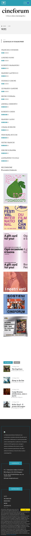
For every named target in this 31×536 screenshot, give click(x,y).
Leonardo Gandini (9, 88)
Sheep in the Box (18, 380)
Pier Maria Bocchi (9, 135)
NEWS (5, 503)
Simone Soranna (8, 150)
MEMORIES (7, 501)
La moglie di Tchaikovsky (10, 170)
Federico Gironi (8, 81)
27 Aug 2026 (15, 366)
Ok (25, 509)
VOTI (5, 496)
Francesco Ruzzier (9, 50)
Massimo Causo (8, 119)
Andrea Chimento (9, 104)
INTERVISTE (7, 505)
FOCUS (17, 362)
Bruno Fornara (8, 96)
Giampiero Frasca (18, 407)
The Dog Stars (17, 369)
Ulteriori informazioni (11, 534)
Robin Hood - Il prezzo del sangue (18, 405)
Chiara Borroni (8, 127)
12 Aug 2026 (15, 401)
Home (4, 26)
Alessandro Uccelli (10, 158)
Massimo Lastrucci (9, 73)
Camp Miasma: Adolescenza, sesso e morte (19, 394)
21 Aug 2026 (15, 389)
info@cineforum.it (13, 478)
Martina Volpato (17, 397)
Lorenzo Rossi (7, 57)
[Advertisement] (16, 349)
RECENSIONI (8, 362)
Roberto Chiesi (8, 111)
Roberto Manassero (10, 65)
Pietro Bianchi (8, 142)
